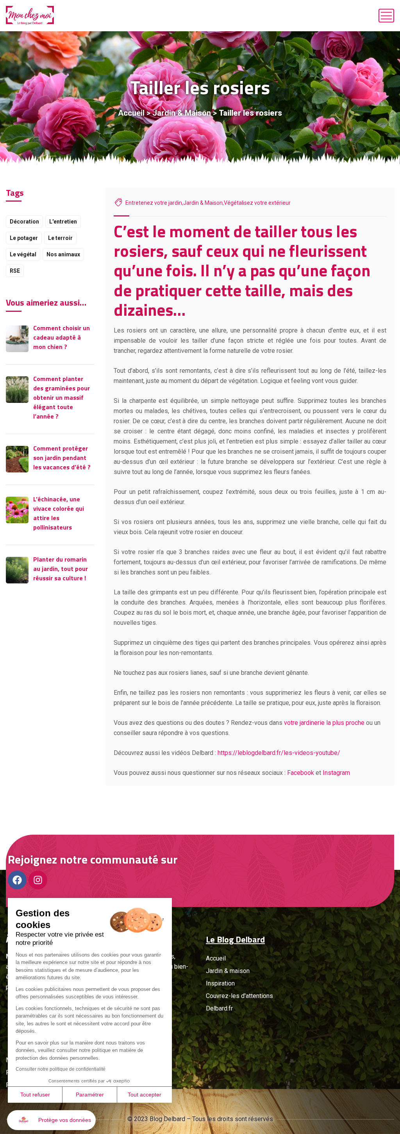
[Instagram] (38, 880)
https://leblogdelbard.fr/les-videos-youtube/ (279, 753)
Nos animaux (63, 254)
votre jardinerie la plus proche (324, 722)
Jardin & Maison (181, 113)
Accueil (131, 113)
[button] (51, 1120)
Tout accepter (144, 1094)
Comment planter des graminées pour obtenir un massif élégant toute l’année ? (61, 397)
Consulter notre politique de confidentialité (60, 1069)
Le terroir (60, 238)
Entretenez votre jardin (153, 203)
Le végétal (23, 254)
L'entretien (63, 221)
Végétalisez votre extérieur (257, 203)
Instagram (336, 772)
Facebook (300, 772)
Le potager (24, 238)
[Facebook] (17, 880)
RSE (15, 271)
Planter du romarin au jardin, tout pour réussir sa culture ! (60, 568)
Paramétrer (90, 1094)
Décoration (24, 221)
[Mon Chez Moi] (30, 15)
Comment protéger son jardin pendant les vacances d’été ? (62, 458)
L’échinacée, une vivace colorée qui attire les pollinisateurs (58, 513)
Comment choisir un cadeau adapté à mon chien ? (61, 337)
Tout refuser (35, 1094)
